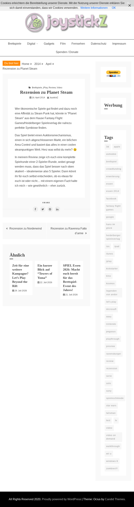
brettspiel (111, 161)
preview (110, 346)
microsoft (111, 309)
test (108, 420)
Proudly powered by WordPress (62, 499)
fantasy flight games (113, 208)
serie (109, 376)
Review (52, 87)
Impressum (119, 43)
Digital (31, 43)
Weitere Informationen (94, 7)
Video (59, 87)
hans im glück (110, 226)
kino (108, 276)
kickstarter (112, 268)
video (109, 428)
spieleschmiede (115, 398)
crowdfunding (113, 169)
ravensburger (113, 354)
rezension (111, 368)
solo (108, 383)
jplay (109, 261)
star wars (111, 405)
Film (63, 43)
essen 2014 (112, 191)
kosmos (110, 283)
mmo (108, 316)
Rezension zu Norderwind (25, 228)
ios (108, 246)
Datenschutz (98, 43)
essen (109, 184)
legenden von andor (111, 293)
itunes (109, 254)
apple (117, 147)
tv (116, 420)
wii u (108, 453)
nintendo (111, 324)
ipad (116, 246)
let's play (111, 302)
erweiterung (113, 176)
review (110, 361)
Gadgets (49, 43)
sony (108, 391)
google (110, 217)
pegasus (111, 331)
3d (107, 147)
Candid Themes (115, 499)
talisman (111, 413)
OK (114, 7)
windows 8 (112, 461)
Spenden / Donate (67, 52)
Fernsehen (78, 43)
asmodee (111, 154)
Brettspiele (14, 43)
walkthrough (113, 446)
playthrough (113, 339)
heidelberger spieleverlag (113, 237)
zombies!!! (112, 468)
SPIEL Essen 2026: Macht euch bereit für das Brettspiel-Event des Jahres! (71, 278)
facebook (111, 198)
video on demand (111, 437)
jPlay (45, 87)
